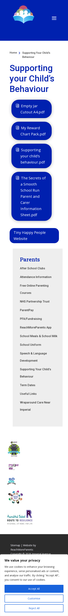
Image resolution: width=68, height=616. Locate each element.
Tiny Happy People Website (30, 235)
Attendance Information (35, 277)
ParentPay (27, 310)
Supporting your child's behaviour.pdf (32, 156)
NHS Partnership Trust (35, 301)
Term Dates (27, 385)
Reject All (34, 608)
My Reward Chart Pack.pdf (33, 130)
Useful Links (28, 394)
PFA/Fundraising (31, 319)
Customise (34, 598)
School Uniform (30, 344)
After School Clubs (32, 268)
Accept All (34, 588)
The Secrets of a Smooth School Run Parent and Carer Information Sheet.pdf (33, 196)
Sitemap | (16, 545)
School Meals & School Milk (38, 336)
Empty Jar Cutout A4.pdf (32, 108)
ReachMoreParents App (35, 327)
